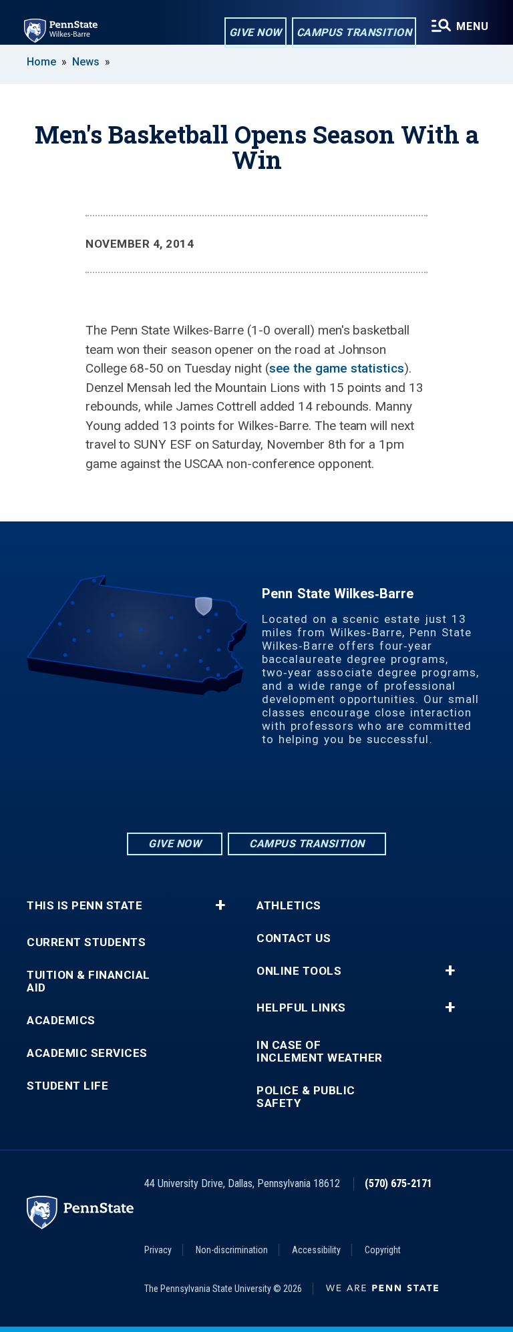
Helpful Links (301, 1008)
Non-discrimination (232, 1250)
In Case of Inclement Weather (319, 1051)
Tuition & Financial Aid (88, 981)
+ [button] (220, 905)
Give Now (255, 32)
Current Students (86, 942)
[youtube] (291, 794)
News (86, 61)
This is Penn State (84, 905)
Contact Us (293, 938)
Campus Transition (354, 32)
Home (41, 61)
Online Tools (298, 971)
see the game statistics (336, 368)
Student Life (67, 1086)
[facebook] (256, 794)
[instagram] (221, 794)
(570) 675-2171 (398, 1183)
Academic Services (87, 1053)
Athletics (288, 905)
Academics (61, 1020)
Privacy (158, 1250)
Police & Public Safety (305, 1097)
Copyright (383, 1250)
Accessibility (316, 1250)
